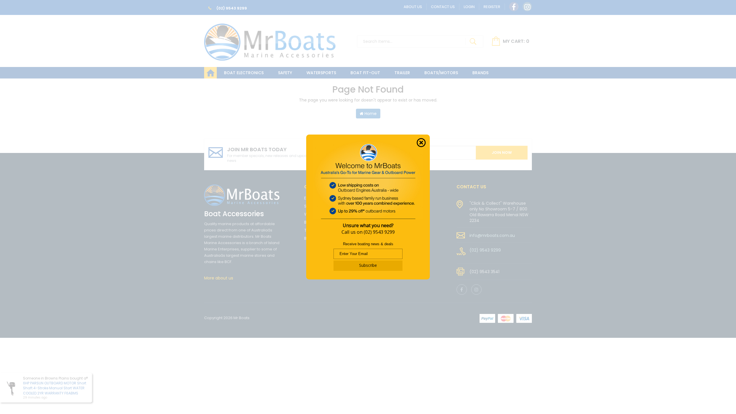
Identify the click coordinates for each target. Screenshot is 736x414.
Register (492, 6)
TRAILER (402, 73)
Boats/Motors (441, 73)
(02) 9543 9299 (231, 8)
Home (370, 113)
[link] (513, 6)
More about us (218, 278)
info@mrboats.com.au (492, 235)
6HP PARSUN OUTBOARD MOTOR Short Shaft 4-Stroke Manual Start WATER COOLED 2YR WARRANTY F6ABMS (54, 388)
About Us (413, 6)
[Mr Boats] (270, 40)
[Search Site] (473, 41)
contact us (471, 187)
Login (469, 6)
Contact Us (443, 6)
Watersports (321, 73)
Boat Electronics (244, 73)
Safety (285, 73)
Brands (480, 73)
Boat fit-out (365, 73)
